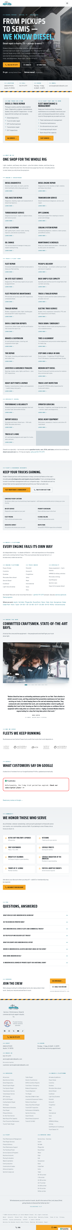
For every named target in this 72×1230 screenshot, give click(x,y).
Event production (7, 1163)
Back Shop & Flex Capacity (10, 1118)
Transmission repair (13, 127)
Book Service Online (8, 1080)
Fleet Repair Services (9, 1141)
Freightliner (29, 574)
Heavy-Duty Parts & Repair (32, 1105)
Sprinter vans (53, 583)
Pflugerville (28, 602)
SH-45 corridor (42, 1188)
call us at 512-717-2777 (37, 452)
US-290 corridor (42, 1185)
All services (6, 1077)
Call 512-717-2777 (12, 65)
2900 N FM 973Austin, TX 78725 (8, 1047)
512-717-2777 (7, 1056)
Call (19, 1227)
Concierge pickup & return (48, 129)
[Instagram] (9, 1031)
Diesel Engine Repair (8, 1085)
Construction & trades (9, 1166)
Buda (64, 602)
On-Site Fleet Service (9, 1116)
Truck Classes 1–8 (53, 1129)
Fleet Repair (6, 1110)
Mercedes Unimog (54, 576)
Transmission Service (9, 1091)
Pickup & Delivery (7, 1113)
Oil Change (6, 1105)
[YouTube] (18, 1031)
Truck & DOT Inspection (31, 1107)
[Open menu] (67, 3)
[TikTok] (22, 1031)
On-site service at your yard (48, 126)
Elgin (47, 602)
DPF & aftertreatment (14, 124)
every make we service (15, 557)
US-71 (36, 604)
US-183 (31, 604)
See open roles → (57, 981)
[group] (36, 663)
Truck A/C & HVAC (30, 1121)
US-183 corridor (42, 1180)
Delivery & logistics (8, 1169)
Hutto (12, 604)
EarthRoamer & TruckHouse (56, 1126)
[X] (13, 1031)
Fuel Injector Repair (8, 1088)
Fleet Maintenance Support (10, 1147)
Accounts (10, 1217)
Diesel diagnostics (13, 118)
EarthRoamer (53, 580)
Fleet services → (45, 138)
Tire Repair (28, 1094)
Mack (27, 580)
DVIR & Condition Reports (32, 1083)
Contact (25, 1219)
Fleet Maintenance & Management (12, 1139)
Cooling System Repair (9, 1102)
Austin (16, 602)
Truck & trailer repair (13, 121)
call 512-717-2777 (38, 595)
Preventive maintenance (48, 123)
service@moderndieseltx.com (12, 1059)
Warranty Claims (43, 1217)
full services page (30, 168)
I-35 (27, 604)
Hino (27, 590)
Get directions (41, 65)
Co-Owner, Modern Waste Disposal (36, 717)
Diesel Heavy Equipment (32, 1118)
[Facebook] (4, 1031)
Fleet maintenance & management (51, 120)
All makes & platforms (54, 1077)
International (30, 583)
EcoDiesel (6, 583)
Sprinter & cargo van (8, 1172)
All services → (12, 138)
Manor (43, 602)
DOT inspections (12, 130)
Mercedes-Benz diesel (10, 577)
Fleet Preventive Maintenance (11, 1121)
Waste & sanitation (8, 1161)
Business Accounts (8, 1155)
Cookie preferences (15, 1219)
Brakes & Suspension (31, 1088)
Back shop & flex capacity (48, 132)
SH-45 (47, 604)
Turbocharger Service (9, 1094)
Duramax (5, 574)
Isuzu (27, 586)
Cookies (5, 1219)
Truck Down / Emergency (32, 1085)
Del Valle (21, 602)
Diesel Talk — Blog (21, 1217)
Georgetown (58, 602)
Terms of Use (54, 1217)
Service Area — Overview (44, 1139)
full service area (60, 604)
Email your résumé (61, 987)
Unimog (51, 1124)
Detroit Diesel (7, 580)
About (4, 1217)
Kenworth (29, 571)
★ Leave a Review (34, 1219)
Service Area (33, 1217)
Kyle (51, 602)
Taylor (17, 604)
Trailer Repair (29, 1077)
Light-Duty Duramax (9, 586)
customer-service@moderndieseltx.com (16, 1065)
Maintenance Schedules (9, 1107)
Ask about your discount (15, 887)
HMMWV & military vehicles (57, 573)
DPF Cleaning (6, 1096)
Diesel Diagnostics (8, 1083)
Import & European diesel (57, 586)
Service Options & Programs (10, 1152)
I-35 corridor (41, 1177)
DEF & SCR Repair (8, 1099)
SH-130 (22, 604)
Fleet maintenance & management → (16, 490)
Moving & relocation (8, 1158)
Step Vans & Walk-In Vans (32, 1096)
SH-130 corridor (42, 1174)
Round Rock (36, 602)
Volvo (27, 577)
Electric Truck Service (31, 1080)
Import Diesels (29, 1116)
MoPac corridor (42, 1191)
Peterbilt (28, 568)
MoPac (52, 604)
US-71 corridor (41, 1183)
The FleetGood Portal (8, 1150)
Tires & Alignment (30, 1091)
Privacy (62, 1217)
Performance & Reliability (32, 1110)
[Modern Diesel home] (7, 3)
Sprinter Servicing (30, 1113)
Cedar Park (6, 604)
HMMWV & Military (53, 1121)
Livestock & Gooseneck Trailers (34, 1099)
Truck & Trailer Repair (8, 1124)
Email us (28, 65)
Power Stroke (7, 568)
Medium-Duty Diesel (31, 1102)
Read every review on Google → (13, 800)
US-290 (41, 604)
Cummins (6, 571)
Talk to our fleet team (43, 490)
